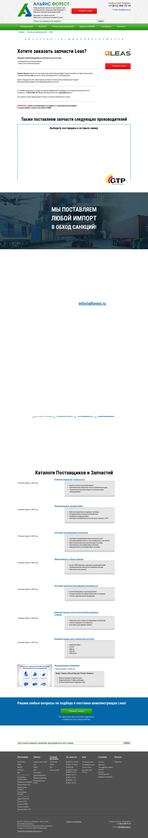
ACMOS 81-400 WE (72, 762)
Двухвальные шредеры (24, 782)
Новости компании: (74, 822)
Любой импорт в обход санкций (68, 559)
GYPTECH (20, 770)
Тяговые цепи (86, 767)
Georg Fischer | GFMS (40, 762)
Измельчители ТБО (23, 785)
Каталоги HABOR (23, 807)
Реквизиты (118, 762)
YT (74, 825)
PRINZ (19, 765)
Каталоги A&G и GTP (24, 809)
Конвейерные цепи (88, 765)
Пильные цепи (54, 770)
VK (70, 825)
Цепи (84, 757)
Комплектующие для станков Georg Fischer (74, 639)
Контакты (121, 26)
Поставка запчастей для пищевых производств (76, 586)
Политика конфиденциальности (29, 831)
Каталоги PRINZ (22, 804)
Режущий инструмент (54, 758)
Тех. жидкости (71, 757)
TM (78, 825)
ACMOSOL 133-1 (71, 780)
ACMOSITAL (70, 767)
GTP (35, 765)
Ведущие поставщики (105, 777)
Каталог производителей (63, 26)
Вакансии (101, 765)
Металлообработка (40, 778)
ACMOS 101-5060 (71, 765)
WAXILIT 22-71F (71, 775)
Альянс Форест (51, 4)
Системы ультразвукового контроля (71, 533)
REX (18, 773)
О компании (106, 26)
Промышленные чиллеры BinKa (68, 506)
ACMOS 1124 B (71, 777)
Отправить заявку (119, 66)
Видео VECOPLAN (23, 799)
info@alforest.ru (124, 10)
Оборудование (26, 26)
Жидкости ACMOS (87, 26)
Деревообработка (40, 775)
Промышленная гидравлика (67, 665)
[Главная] (24, 10)
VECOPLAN (21, 762)
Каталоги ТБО (22, 801)
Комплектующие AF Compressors (69, 479)
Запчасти (42, 26)
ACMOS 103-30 (71, 783)
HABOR (19, 767)
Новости (101, 762)
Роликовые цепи (87, 762)
